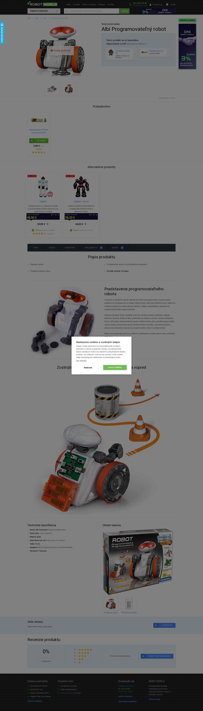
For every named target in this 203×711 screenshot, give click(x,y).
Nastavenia (88, 367)
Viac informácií (81, 361)
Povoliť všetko (115, 367)
